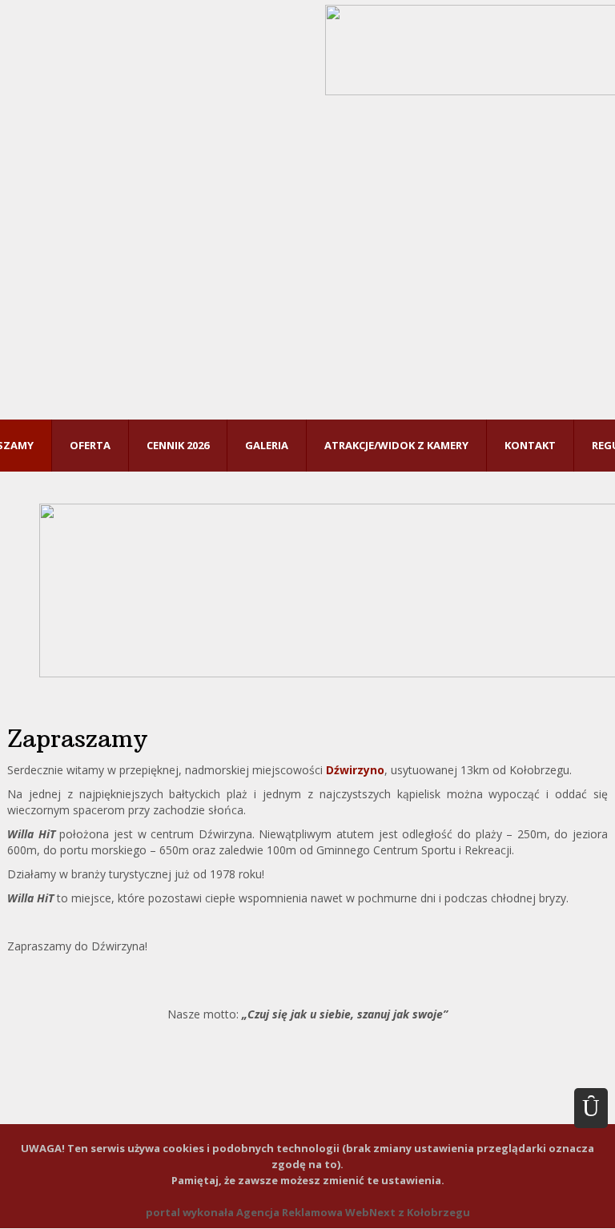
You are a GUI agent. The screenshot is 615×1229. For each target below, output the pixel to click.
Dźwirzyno (355, 769)
